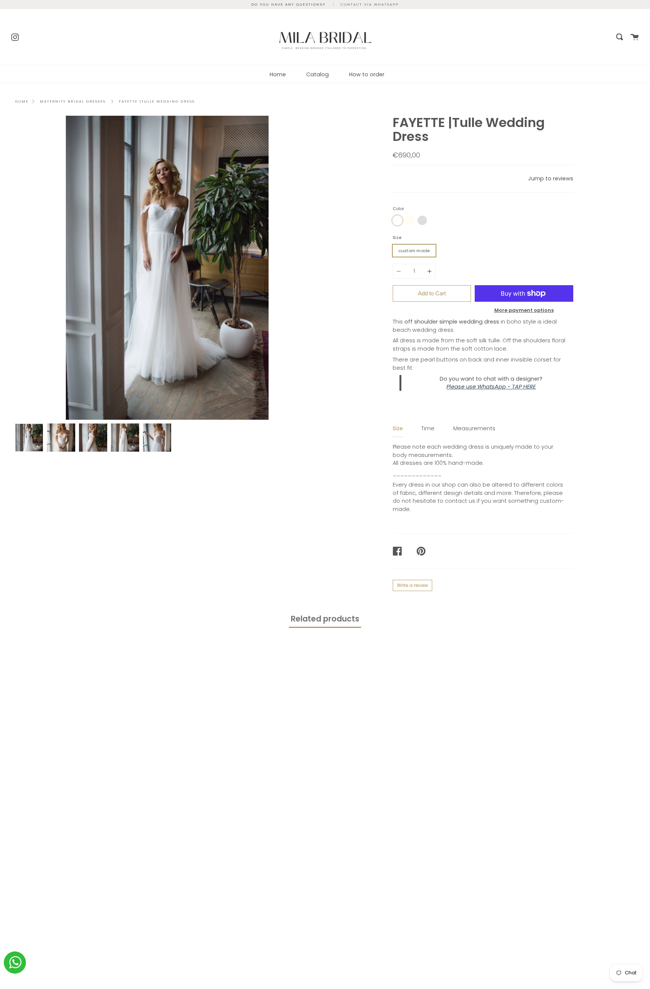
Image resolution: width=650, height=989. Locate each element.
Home (278, 74)
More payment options (524, 310)
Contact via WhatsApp (369, 4)
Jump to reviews (550, 178)
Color (398, 209)
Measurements (474, 428)
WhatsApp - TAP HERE (506, 386)
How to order (366, 74)
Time (427, 428)
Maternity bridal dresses (73, 101)
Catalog (317, 74)
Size (397, 237)
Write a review (412, 585)
